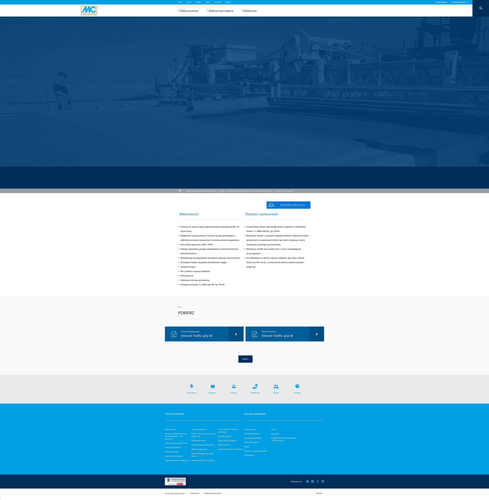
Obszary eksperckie (255, 414)
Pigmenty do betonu (198, 441)
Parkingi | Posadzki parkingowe (255, 451)
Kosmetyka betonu (171, 452)
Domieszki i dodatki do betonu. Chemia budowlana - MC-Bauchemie (176, 436)
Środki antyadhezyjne (199, 449)
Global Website (441, 2)
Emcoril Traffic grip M (284, 191)
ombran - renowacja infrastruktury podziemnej (203, 435)
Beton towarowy (250, 429)
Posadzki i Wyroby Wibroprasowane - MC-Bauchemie (284, 439)
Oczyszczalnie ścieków (253, 438)
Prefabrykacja (249, 455)
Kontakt (218, 2)
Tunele (273, 429)
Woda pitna (275, 434)
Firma (180, 2)
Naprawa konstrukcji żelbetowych (177, 460)
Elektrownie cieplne (251, 442)
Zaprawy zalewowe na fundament (230, 449)
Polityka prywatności (212, 493)
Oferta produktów (175, 414)
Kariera (198, 2)
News (208, 2)
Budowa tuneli (170, 429)
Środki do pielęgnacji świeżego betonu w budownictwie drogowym (246, 191)
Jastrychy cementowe (173, 447)
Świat (189, 2)
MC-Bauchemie (89, 10)
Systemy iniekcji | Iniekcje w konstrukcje (228, 430)
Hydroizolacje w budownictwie (176, 443)
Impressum (194, 493)
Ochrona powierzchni (199, 429)
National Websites (459, 2)
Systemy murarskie (225, 436)
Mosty (246, 447)
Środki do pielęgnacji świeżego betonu (201, 191)
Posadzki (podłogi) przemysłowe (203, 445)
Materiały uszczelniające (174, 456)
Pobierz (228, 2)
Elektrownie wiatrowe (252, 434)
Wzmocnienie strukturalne (227, 441)
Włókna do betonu (224, 445)
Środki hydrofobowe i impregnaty (203, 460)
